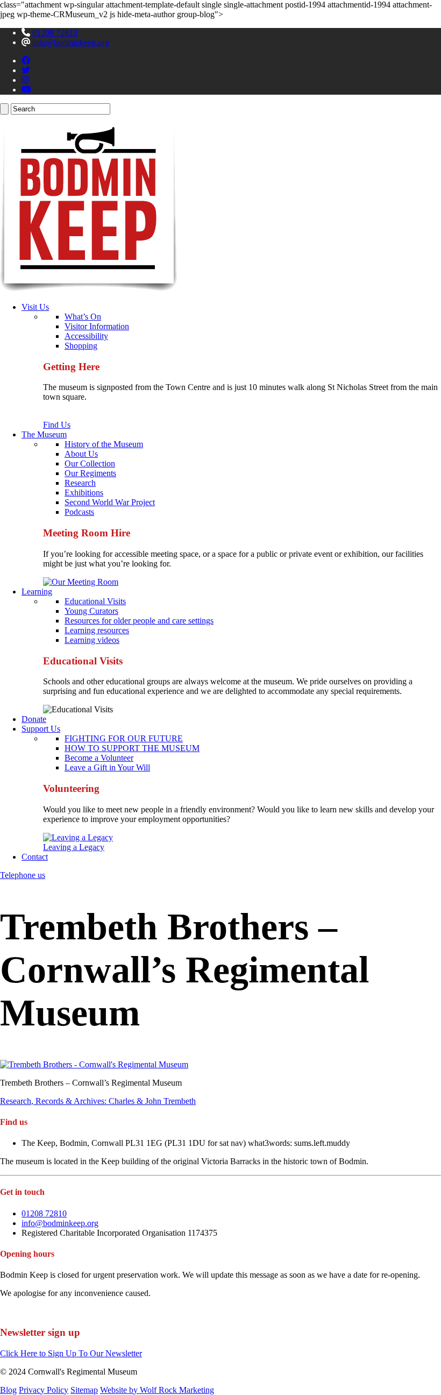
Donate (34, 719)
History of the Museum (104, 444)
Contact (35, 856)
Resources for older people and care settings (139, 620)
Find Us (56, 424)
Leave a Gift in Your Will (107, 767)
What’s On (83, 316)
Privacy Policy (43, 1389)
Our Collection (90, 463)
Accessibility (86, 336)
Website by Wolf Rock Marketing (157, 1389)
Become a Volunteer (99, 757)
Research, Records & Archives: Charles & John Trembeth (98, 1101)
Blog (8, 1389)
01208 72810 (54, 32)
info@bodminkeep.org (70, 42)
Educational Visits (95, 601)
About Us (81, 453)
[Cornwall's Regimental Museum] (88, 288)
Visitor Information (97, 326)
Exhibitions (84, 492)
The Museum (44, 434)
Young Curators (91, 610)
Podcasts (79, 511)
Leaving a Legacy (73, 847)
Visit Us (35, 306)
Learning (37, 591)
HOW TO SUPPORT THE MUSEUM (132, 748)
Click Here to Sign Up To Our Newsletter (71, 1353)
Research (80, 482)
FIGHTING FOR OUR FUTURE (124, 738)
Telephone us (22, 875)
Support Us (41, 728)
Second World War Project (110, 502)
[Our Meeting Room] (80, 581)
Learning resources (97, 630)
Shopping (81, 345)
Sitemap (84, 1389)
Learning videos (92, 640)
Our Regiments (90, 473)
